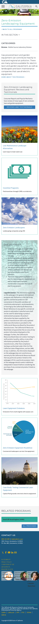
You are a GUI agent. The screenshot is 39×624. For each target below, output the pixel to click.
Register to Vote (7, 569)
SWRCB (3, 615)
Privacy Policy (6, 562)
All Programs (29, 526)
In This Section (9, 35)
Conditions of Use (7, 564)
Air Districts (5, 567)
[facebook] (6, 552)
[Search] (36, 6)
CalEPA (3, 612)
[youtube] (9, 552)
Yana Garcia (20, 579)
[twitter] (3, 552)
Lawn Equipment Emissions (14, 408)
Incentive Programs (11, 188)
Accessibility (6, 559)
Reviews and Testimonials (19, 107)
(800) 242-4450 (5, 539)
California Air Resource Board (20, 6)
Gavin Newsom (9, 577)
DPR (17, 612)
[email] (15, 552)
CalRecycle (11, 612)
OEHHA (29, 612)
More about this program (12, 77)
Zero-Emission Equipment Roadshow (17, 448)
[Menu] (3, 6)
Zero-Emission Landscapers (14, 227)
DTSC (23, 612)
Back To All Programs (12, 29)
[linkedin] (12, 552)
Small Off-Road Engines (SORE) (13, 519)
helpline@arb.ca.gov (17, 539)
